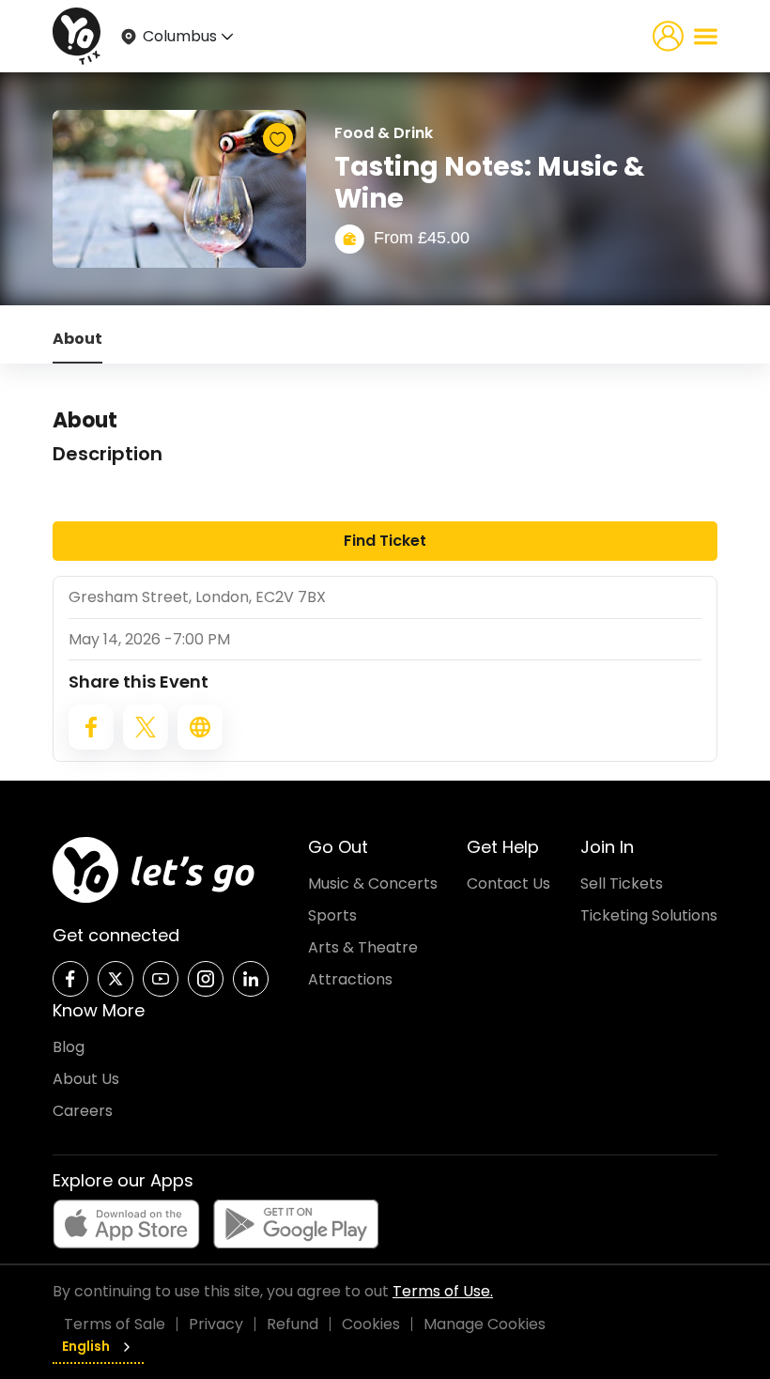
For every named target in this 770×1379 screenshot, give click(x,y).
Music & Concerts (373, 883)
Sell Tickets (621, 883)
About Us (86, 1079)
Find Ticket (385, 540)
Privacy (216, 1324)
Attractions (350, 979)
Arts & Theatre (363, 947)
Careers (83, 1111)
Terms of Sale (114, 1324)
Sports (332, 915)
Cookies (371, 1324)
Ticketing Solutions (648, 915)
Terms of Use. (443, 1291)
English (86, 1346)
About (77, 338)
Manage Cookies (485, 1324)
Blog (69, 1047)
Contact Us (508, 883)
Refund (292, 1324)
